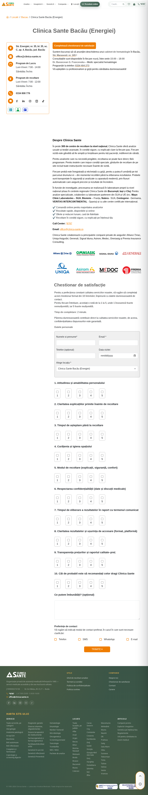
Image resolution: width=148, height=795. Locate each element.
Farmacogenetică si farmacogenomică (36, 739)
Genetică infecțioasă (36, 753)
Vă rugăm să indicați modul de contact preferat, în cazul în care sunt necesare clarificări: (93, 630)
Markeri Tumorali (57, 730)
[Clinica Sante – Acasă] (8, 4)
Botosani (76, 754)
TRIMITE (96, 649)
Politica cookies (73, 689)
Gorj (88, 758)
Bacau (24, 17)
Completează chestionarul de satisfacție (74, 45)
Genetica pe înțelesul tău (127, 730)
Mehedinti (105, 726)
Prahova (104, 740)
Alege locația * (63, 362)
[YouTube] (26, 702)
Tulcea (103, 763)
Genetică (50, 4)
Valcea (103, 767)
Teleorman (105, 757)
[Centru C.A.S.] (10, 110)
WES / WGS (54, 750)
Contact (112, 685)
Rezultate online (91, 4)
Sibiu (103, 750)
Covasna (90, 735)
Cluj (88, 729)
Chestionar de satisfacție (119, 681)
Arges (75, 738)
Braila (75, 757)
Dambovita (91, 739)
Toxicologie (54, 743)
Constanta (91, 732)
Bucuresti (76, 764)
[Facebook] (8, 702)
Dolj (88, 742)
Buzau (75, 767)
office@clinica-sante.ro (71, 229)
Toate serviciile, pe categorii (13, 724)
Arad (74, 735)
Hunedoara (91, 765)
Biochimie (10, 739)
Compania (62, 4)
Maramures (106, 723)
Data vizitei (104, 350)
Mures (103, 730)
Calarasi (76, 771)
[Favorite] (128, 4)
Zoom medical (123, 740)
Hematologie (55, 723)
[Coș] (134, 4)
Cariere (112, 689)
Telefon (62, 639)
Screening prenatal (57, 740)
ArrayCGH (10, 735)
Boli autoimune (12, 742)
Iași (88, 772)
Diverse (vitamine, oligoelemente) (35, 727)
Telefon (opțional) (65, 350)
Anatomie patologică (14, 732)
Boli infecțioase (12, 746)
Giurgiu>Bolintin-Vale (92, 753)
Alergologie (11, 729)
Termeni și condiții (74, 681)
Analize (27, 4)
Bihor (75, 745)
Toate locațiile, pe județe (77, 725)
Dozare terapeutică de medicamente (36, 733)
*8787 (142, 4)
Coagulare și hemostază (11, 750)
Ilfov (88, 775)
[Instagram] (20, 702)
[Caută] (123, 4)
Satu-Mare (105, 746)
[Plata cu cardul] (25, 110)
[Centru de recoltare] (18, 110)
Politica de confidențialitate (78, 685)
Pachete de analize (57, 753)
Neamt (104, 733)
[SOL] (130, 786)
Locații (76, 4)
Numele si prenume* (66, 337)
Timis (103, 760)
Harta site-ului (17, 713)
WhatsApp (109, 639)
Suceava (104, 753)
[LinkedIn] (14, 702)
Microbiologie (55, 733)
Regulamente (123, 733)
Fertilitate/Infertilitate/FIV (36, 745)
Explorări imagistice (125, 726)
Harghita (90, 762)
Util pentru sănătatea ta (127, 736)
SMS (85, 639)
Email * (102, 337)
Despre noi (113, 678)
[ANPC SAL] (107, 786)
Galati (89, 746)
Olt (102, 736)
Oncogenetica (55, 736)
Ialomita (90, 768)
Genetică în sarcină (36, 750)
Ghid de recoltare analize (77, 678)
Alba (74, 731)
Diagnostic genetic (35, 723)
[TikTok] (31, 702)
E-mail (134, 639)
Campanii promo (124, 723)
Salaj (103, 743)
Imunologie (54, 726)
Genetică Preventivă (36, 756)
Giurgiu (90, 749)
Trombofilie (54, 746)
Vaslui (103, 770)
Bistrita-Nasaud (76, 749)
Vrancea (104, 773)
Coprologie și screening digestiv (13, 756)
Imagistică (38, 4)
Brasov (75, 761)
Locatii (15, 17)
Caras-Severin (90, 724)
